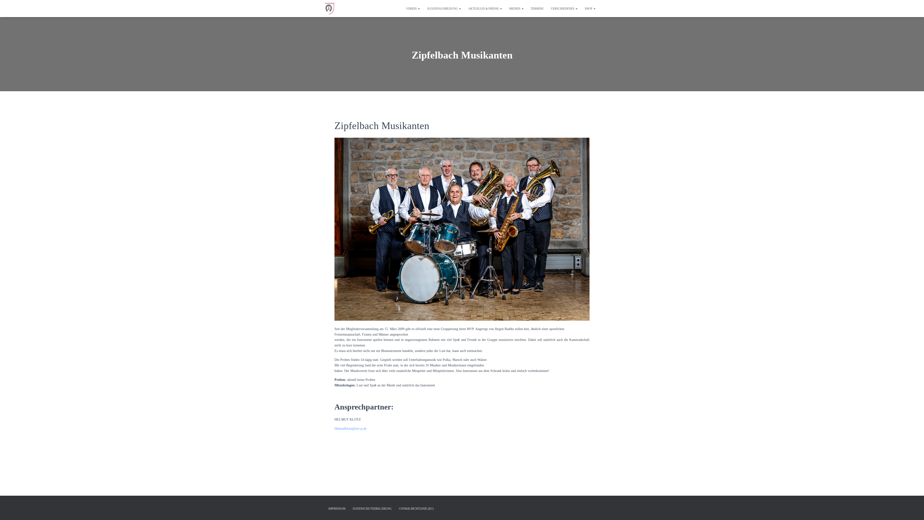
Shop (589, 8)
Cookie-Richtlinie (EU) (416, 508)
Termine (537, 8)
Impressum (337, 508)
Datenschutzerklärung (372, 508)
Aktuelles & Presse (484, 8)
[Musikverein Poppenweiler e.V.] (329, 9)
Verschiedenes (563, 8)
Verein (411, 8)
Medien (515, 8)
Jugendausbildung (443, 8)
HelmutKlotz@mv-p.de (350, 428)
